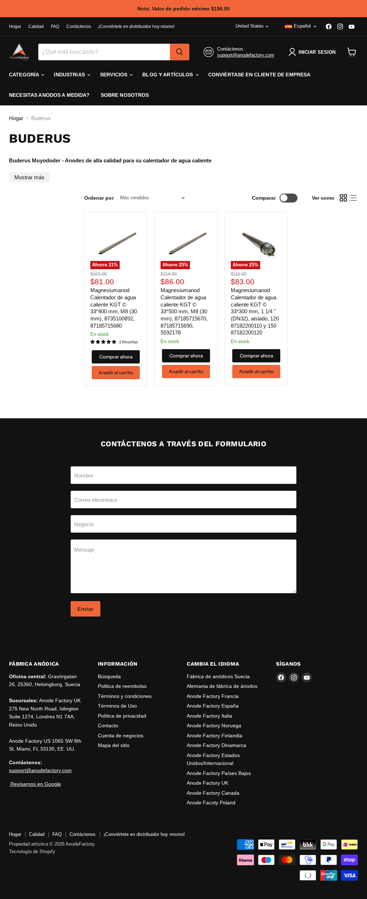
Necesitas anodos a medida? (49, 95)
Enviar (85, 608)
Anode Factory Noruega (214, 725)
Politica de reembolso (122, 686)
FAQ (55, 26)
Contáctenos (78, 26)
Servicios (114, 74)
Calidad (36, 26)
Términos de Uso (117, 706)
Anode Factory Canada (213, 793)
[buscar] (179, 52)
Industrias (70, 74)
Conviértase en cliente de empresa (259, 74)
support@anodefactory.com (245, 55)
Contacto (108, 725)
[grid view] (343, 198)
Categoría (24, 74)
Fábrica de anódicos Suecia (218, 676)
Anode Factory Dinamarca (216, 745)
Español (302, 26)
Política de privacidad (122, 716)
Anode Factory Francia (213, 696)
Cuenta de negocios (120, 735)
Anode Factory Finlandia (214, 735)
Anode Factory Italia (209, 716)
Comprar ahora (116, 357)
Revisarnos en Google (35, 784)
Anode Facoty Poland (211, 802)
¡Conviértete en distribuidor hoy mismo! (136, 26)
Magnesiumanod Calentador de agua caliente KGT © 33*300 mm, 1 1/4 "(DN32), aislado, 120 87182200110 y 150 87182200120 (255, 311)
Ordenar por (99, 198)
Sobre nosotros (125, 95)
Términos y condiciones (125, 696)
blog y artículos (168, 74)
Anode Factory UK (207, 783)
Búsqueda (109, 676)
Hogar (15, 26)
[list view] (353, 198)
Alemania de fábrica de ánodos (222, 686)
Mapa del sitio (113, 745)
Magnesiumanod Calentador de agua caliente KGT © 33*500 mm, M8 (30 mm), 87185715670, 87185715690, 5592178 (184, 311)
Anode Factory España (213, 706)
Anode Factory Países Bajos (219, 773)
